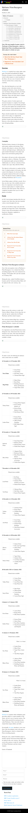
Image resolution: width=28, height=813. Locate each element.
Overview (6, 18)
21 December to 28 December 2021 (14, 32)
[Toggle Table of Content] (20, 16)
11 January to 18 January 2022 (14, 37)
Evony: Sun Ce (7, 800)
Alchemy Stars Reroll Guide (13, 242)
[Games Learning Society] (6, 2)
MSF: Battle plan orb (9, 803)
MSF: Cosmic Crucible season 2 (11, 798)
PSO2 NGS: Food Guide (12, 233)
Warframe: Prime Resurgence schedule (12, 23)
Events (5, 21)
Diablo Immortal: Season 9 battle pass (13, 805)
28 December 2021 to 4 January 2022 (15, 34)
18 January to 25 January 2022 (14, 38)
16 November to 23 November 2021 (14, 26)
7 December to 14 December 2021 (14, 29)
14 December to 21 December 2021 (14, 31)
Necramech (18, 177)
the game (11, 727)
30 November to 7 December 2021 (14, 28)
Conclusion (6, 40)
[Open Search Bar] (22, 2)
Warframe (4, 71)
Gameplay (8, 19)
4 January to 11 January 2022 (13, 35)
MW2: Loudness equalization (11, 796)
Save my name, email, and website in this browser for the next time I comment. (14, 783)
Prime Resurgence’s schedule (12, 25)
